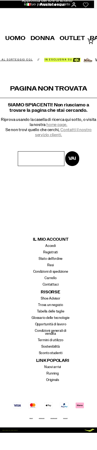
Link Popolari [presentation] (52, 361)
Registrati (50, 252)
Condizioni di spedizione (50, 271)
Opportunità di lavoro (50, 324)
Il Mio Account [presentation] (50, 239)
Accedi (50, 246)
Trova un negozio (50, 305)
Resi (50, 265)
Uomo (15, 38)
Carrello (50, 278)
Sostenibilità (50, 346)
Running (52, 373)
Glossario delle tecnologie (51, 318)
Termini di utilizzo (50, 340)
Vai (72, 158)
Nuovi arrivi (52, 367)
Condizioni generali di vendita (50, 332)
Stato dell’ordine (51, 259)
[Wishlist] (85, 5)
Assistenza (52, 4)
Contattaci (51, 284)
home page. (56, 125)
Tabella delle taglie (50, 311)
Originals (52, 380)
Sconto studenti (51, 353)
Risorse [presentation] (50, 292)
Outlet (72, 38)
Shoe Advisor (50, 298)
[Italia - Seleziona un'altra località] (26, 5)
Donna (42, 38)
